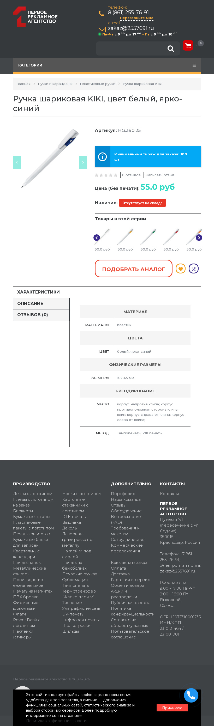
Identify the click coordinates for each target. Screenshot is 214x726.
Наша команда (126, 499)
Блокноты (23, 510)
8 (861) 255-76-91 (128, 12)
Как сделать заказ (129, 562)
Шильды (70, 631)
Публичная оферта (131, 602)
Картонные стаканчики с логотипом (75, 505)
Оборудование (126, 510)
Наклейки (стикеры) (23, 634)
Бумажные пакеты (31, 516)
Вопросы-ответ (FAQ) (127, 519)
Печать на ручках (79, 573)
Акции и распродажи (124, 594)
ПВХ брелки (26, 596)
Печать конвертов (31, 533)
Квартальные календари (26, 553)
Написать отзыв (159, 175)
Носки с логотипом (82, 493)
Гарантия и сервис (130, 579)
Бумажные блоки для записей (30, 542)
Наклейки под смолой (76, 553)
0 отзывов (131, 175)
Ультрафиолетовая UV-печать (82, 611)
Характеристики (38, 292)
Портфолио (123, 493)
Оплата (118, 568)
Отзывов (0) (32, 314)
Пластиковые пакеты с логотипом (33, 525)
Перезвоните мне (136, 18)
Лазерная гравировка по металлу (77, 539)
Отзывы (118, 505)
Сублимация (75, 579)
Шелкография (77, 625)
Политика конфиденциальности (131, 611)
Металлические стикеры (29, 571)
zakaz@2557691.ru (131, 28)
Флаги (19, 614)
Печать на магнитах (32, 591)
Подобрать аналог (133, 269)
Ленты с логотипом (32, 493)
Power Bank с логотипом (26, 622)
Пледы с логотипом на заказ (33, 502)
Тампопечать (75, 585)
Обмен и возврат (128, 585)
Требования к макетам (125, 531)
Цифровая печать (80, 619)
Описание (30, 303)
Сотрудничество (128, 539)
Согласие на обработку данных (129, 622)
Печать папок (27, 562)
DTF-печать (74, 516)
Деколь (69, 528)
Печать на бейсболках (74, 565)
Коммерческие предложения (127, 548)
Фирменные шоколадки (25, 605)
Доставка (120, 573)
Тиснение (72, 602)
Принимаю (172, 708)
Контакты (169, 493)
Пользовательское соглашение (130, 634)
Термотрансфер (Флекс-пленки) (79, 594)
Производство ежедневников (28, 582)
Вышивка (71, 522)
